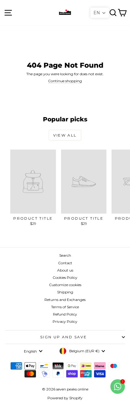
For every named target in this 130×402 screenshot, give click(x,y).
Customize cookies (65, 284)
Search (65, 255)
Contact (65, 263)
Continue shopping (65, 81)
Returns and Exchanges (65, 299)
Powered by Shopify (65, 398)
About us (65, 270)
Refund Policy (65, 314)
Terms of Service (65, 307)
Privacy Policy (65, 321)
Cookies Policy (65, 277)
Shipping (65, 292)
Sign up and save (63, 337)
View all (64, 135)
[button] (99, 13)
